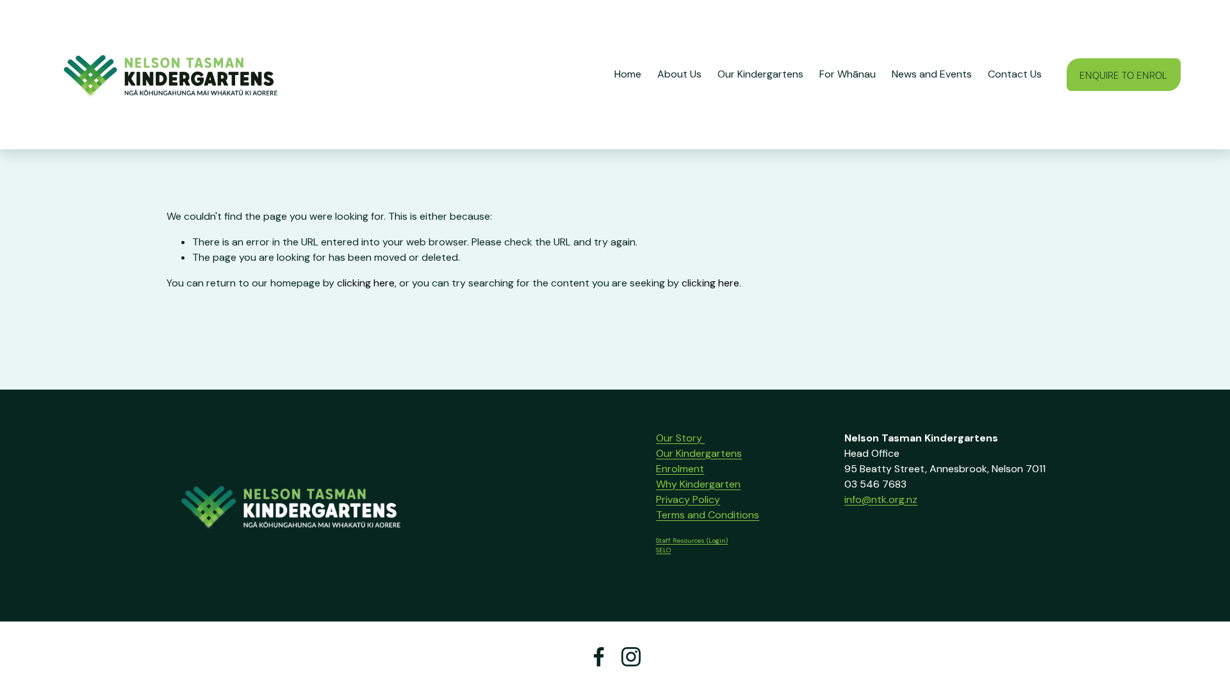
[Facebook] (599, 657)
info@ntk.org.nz (880, 499)
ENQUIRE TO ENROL (1123, 75)
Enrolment (680, 468)
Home (627, 74)
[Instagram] (631, 657)
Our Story (680, 438)
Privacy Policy (688, 499)
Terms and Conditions (707, 515)
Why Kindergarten (698, 484)
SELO (663, 550)
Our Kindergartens (699, 453)
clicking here (366, 283)
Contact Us (1015, 74)
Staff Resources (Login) (692, 540)
